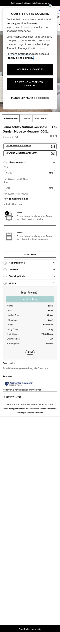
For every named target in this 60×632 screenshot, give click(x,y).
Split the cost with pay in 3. (30, 3)
